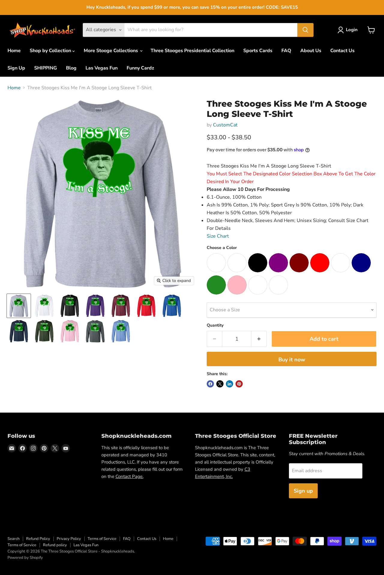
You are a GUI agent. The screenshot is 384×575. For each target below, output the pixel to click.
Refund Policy (38, 538)
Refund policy (55, 545)
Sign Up (16, 68)
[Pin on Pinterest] (239, 383)
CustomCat (225, 125)
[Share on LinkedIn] (229, 383)
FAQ (286, 50)
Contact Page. (129, 476)
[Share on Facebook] (210, 383)
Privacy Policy (69, 538)
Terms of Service (102, 538)
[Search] (305, 30)
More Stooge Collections (111, 50)
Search (14, 538)
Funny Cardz (140, 68)
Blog (71, 68)
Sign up (303, 490)
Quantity (215, 325)
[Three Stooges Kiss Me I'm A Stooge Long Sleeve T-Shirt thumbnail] (19, 306)
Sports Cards (257, 50)
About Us (310, 50)
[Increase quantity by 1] (259, 339)
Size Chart (218, 236)
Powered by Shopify (25, 557)
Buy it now (291, 359)
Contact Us (342, 50)
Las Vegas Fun (102, 68)
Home (14, 50)
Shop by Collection (51, 50)
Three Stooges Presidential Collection (192, 50)
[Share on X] (220, 383)
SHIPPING (45, 68)
